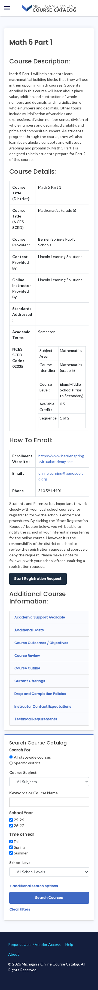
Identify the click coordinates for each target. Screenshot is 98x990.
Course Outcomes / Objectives (41, 642)
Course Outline (27, 668)
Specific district (27, 763)
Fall (16, 841)
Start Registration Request (38, 578)
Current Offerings (29, 681)
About (13, 954)
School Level (20, 862)
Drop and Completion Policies (40, 693)
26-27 (19, 825)
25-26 (19, 819)
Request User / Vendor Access (34, 944)
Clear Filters (20, 909)
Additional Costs (29, 630)
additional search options (34, 886)
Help (69, 944)
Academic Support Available (39, 617)
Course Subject (23, 772)
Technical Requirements (35, 719)
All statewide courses (32, 757)
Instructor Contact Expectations (42, 706)
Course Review (27, 655)
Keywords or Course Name (33, 792)
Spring (19, 847)
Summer (21, 853)
